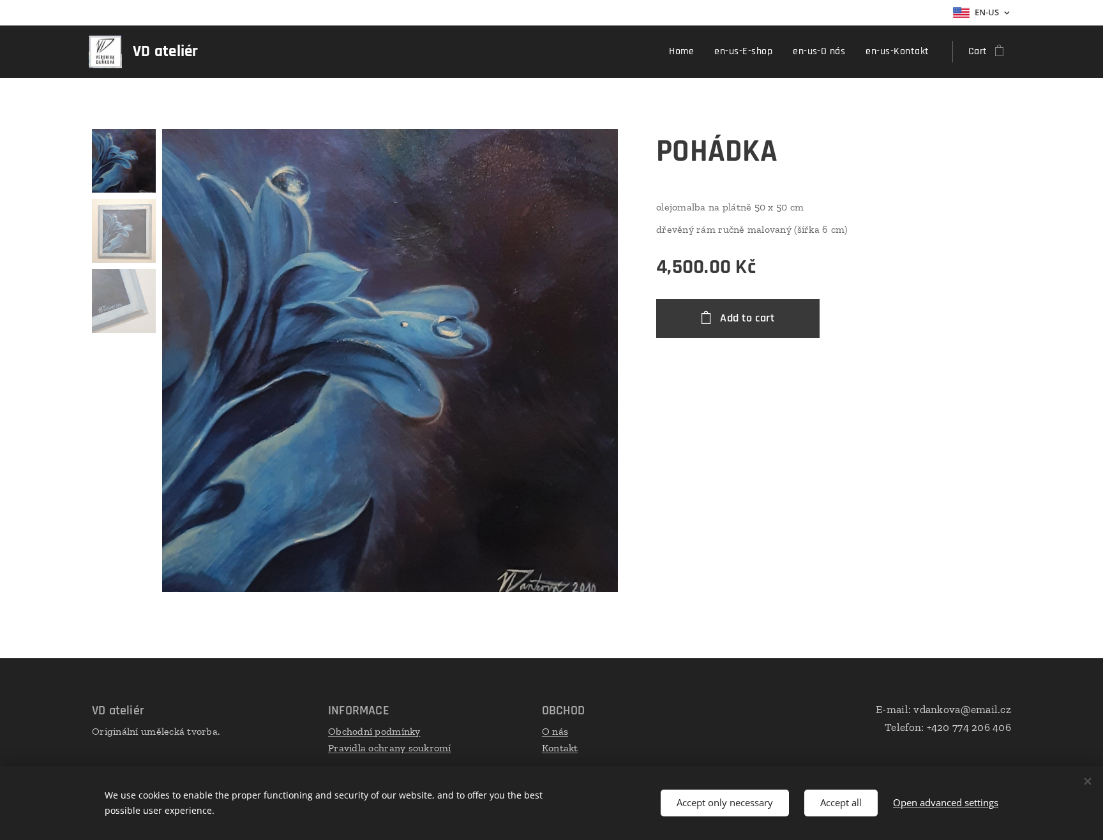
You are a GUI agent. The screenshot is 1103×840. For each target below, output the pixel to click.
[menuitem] (685, 52)
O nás (555, 731)
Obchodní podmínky (374, 731)
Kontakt (560, 748)
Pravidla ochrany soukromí (389, 748)
